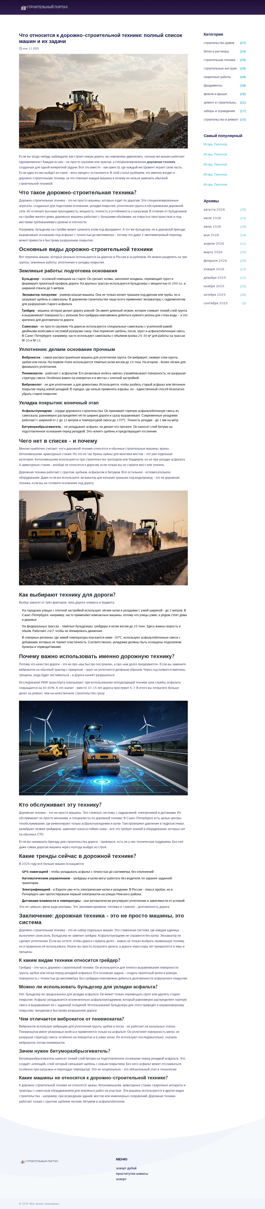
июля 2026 (212, 218)
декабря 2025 (215, 278)
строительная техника (219, 60)
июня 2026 (212, 226)
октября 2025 (215, 295)
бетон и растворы (216, 51)
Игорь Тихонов (215, 144)
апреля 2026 (214, 243)
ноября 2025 (214, 286)
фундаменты (213, 85)
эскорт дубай (126, 1168)
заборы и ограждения (219, 111)
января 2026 (214, 269)
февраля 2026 (215, 260)
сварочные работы (217, 77)
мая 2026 (211, 235)
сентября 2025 (216, 303)
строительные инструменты (221, 68)
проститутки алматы (132, 1174)
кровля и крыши (215, 94)
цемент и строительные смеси (221, 102)
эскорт (121, 1179)
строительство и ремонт (221, 119)
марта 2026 (213, 252)
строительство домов (219, 43)
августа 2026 (214, 209)
